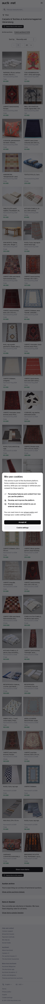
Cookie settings (22, 528)
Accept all (22, 522)
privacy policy (29, 512)
